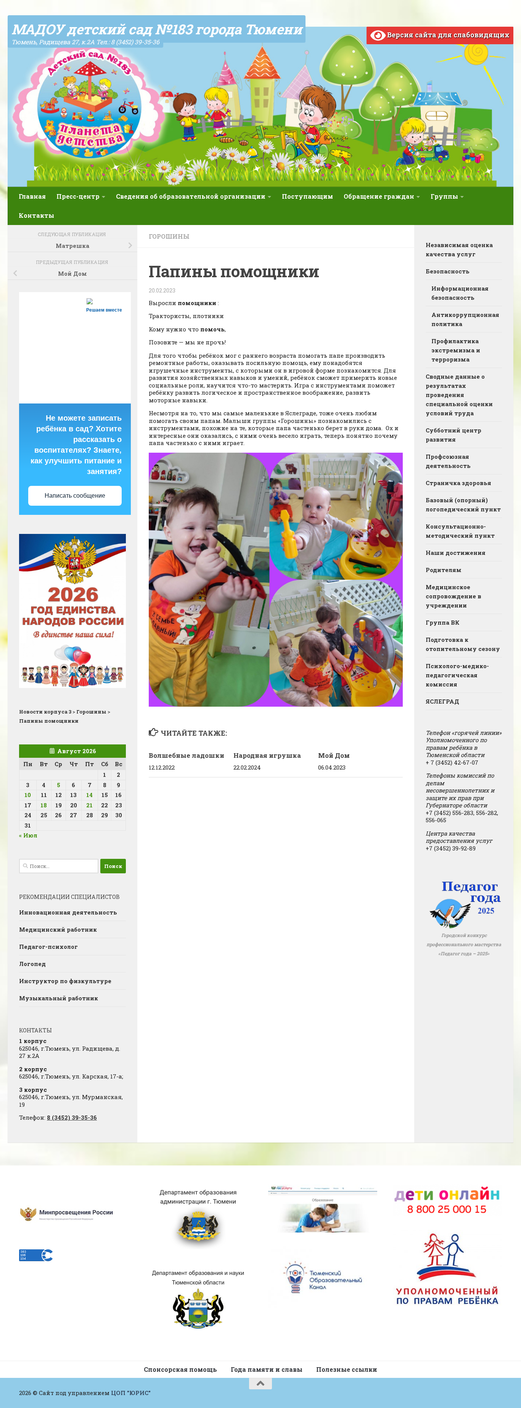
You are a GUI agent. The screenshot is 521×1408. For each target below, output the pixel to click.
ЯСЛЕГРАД (442, 701)
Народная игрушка (267, 755)
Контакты (36, 215)
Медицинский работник (58, 929)
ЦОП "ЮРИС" (131, 1393)
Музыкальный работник (58, 998)
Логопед (32, 964)
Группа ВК (443, 622)
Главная (32, 196)
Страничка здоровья (458, 483)
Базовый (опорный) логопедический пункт (463, 504)
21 (89, 805)
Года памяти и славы (266, 1369)
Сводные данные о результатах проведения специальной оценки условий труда (459, 395)
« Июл (28, 835)
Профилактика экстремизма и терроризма (455, 350)
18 (43, 805)
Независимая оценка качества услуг (459, 249)
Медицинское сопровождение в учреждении (453, 596)
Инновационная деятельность (68, 912)
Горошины (169, 236)
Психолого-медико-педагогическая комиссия (457, 675)
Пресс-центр (78, 196)
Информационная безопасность (460, 292)
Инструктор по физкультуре (65, 981)
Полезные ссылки (346, 1369)
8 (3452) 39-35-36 (72, 1117)
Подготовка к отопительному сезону (463, 644)
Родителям (444, 570)
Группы (444, 196)
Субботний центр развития (453, 434)
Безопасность (448, 271)
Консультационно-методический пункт (460, 530)
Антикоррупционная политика (465, 319)
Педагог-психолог (48, 946)
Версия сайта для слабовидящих (448, 34)
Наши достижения (456, 552)
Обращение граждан (379, 196)
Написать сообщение (75, 495)
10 (27, 795)
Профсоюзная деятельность (448, 461)
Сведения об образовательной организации (190, 196)
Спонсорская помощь (180, 1369)
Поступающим (307, 196)
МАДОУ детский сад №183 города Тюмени (156, 29)
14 (89, 795)
